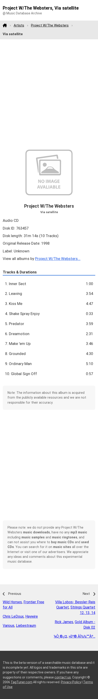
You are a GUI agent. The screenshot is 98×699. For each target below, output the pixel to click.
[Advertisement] (49, 94)
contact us (62, 677)
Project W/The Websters (50, 25)
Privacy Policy (71, 682)
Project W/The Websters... (57, 258)
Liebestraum (26, 625)
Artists (19, 25)
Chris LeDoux (13, 616)
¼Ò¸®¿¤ (60, 636)
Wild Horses (12, 602)
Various (8, 625)
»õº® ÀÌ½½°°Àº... (82, 636)
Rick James (64, 622)
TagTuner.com (21, 682)
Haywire (31, 616)
